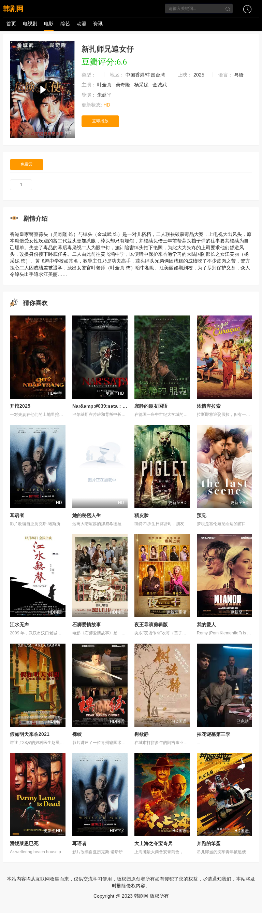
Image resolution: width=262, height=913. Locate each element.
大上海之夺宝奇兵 (153, 843)
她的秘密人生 (86, 515)
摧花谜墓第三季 (213, 734)
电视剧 (30, 23)
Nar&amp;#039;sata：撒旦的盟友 (109, 406)
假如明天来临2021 (29, 734)
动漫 (81, 23)
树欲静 (141, 734)
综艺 (65, 23)
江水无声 (19, 624)
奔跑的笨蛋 (209, 843)
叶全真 (105, 84)
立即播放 (100, 120)
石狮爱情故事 (86, 624)
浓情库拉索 (209, 406)
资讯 (98, 23)
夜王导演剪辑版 (151, 624)
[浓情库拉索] (224, 357)
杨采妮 (142, 84)
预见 (201, 515)
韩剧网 (13, 8)
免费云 (26, 164)
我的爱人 (206, 624)
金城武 (160, 84)
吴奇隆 (123, 84)
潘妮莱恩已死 (24, 843)
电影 (49, 23)
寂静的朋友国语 (151, 406)
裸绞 (77, 734)
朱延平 (105, 95)
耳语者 (17, 515)
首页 (11, 23)
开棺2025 (20, 406)
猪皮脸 (141, 515)
